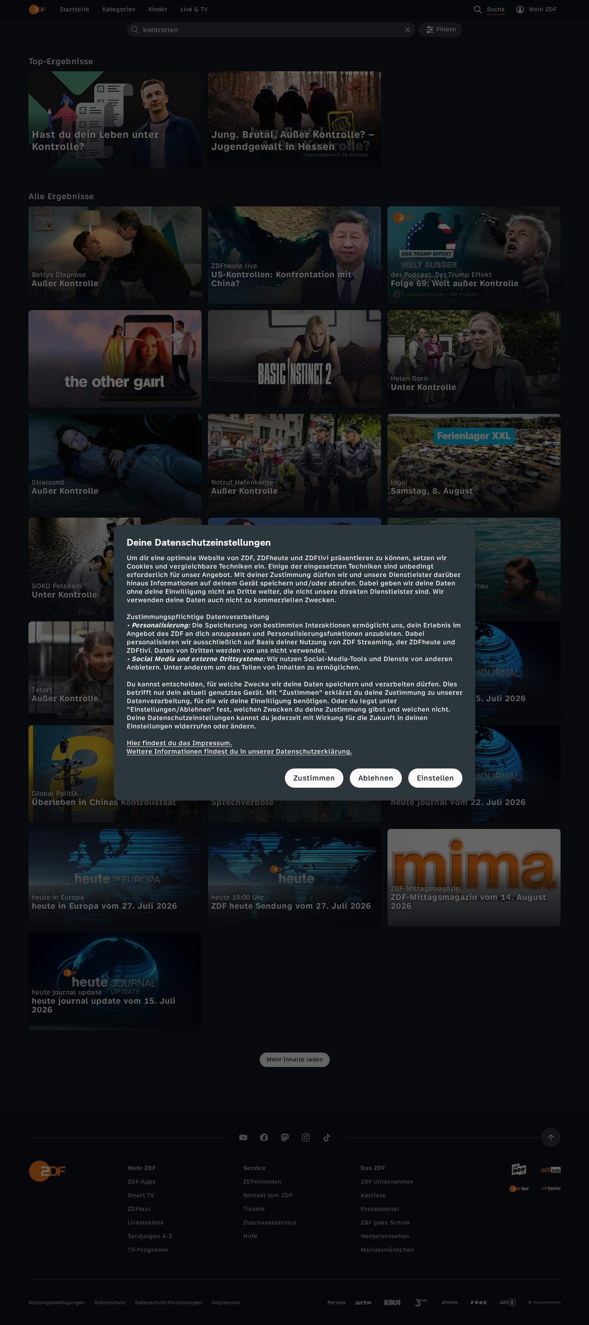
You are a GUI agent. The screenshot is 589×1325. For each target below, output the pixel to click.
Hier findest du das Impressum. (179, 743)
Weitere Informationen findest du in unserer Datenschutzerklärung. (239, 751)
